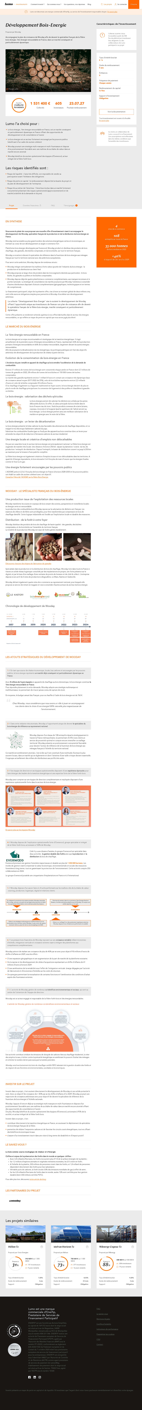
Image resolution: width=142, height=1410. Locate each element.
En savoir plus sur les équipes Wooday (20, 830)
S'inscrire (134, 4)
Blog (89, 4)
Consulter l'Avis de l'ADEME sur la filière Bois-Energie (27, 477)
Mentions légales (103, 1319)
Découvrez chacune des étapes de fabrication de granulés (28, 564)
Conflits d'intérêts (104, 1324)
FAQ (98, 1309)
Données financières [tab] (31, 206)
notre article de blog (38, 1179)
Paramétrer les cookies (105, 1334)
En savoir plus (112, 12)
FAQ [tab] (53, 206)
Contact (100, 1345)
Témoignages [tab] (70, 206)
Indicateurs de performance (107, 1329)
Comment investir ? (37, 4)
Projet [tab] (11, 206)
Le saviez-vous (102, 1314)
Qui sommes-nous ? (54, 4)
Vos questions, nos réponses (74, 4)
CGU (98, 1339)
